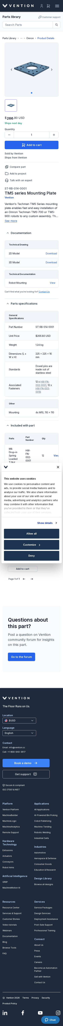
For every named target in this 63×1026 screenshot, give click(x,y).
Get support (23, 774)
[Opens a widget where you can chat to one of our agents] (50, 1020)
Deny (31, 555)
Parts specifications (24, 303)
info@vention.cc (17, 747)
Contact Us (44, 291)
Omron (30, 38)
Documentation (21, 233)
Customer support (51, 17)
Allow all (31, 533)
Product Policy (10, 1003)
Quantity (10, 129)
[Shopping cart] (48, 6)
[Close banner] (58, 467)
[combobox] (19, 720)
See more (11, 220)
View (52, 282)
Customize (29, 544)
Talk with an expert (21, 180)
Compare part (18, 166)
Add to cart (34, 145)
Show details (45, 523)
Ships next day (13, 123)
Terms (25, 998)
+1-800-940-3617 (16, 752)
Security (46, 998)
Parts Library (9, 38)
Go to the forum (21, 657)
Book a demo (22, 763)
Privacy (35, 998)
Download (51, 253)
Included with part (23, 425)
